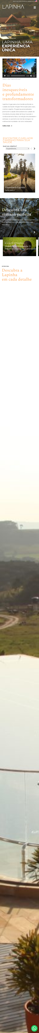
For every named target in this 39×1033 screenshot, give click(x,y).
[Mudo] (31, 76)
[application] (19, 68)
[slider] (18, 75)
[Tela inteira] (34, 76)
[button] (19, 68)
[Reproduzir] (5, 76)
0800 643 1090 (17, 1)
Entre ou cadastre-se (28, 1)
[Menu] (34, 7)
